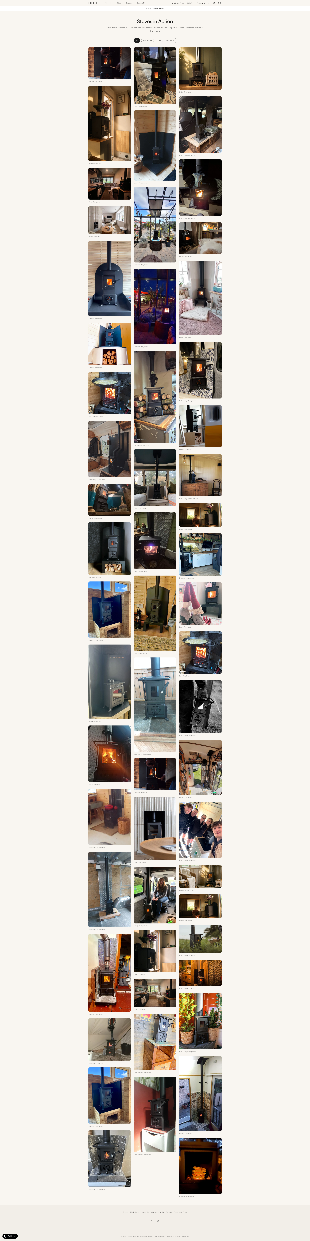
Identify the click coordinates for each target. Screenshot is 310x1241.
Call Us (11, 1236)
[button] (120, 3)
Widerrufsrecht (160, 1235)
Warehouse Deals (157, 1212)
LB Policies (134, 1212)
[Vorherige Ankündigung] (89, 8)
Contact (169, 1212)
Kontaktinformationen (182, 1235)
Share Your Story (180, 1212)
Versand (169, 1235)
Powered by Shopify (146, 1235)
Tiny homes (170, 40)
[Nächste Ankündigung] (220, 8)
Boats (159, 40)
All (137, 40)
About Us (145, 1212)
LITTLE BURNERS (133, 1235)
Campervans (147, 40)
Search (125, 1212)
